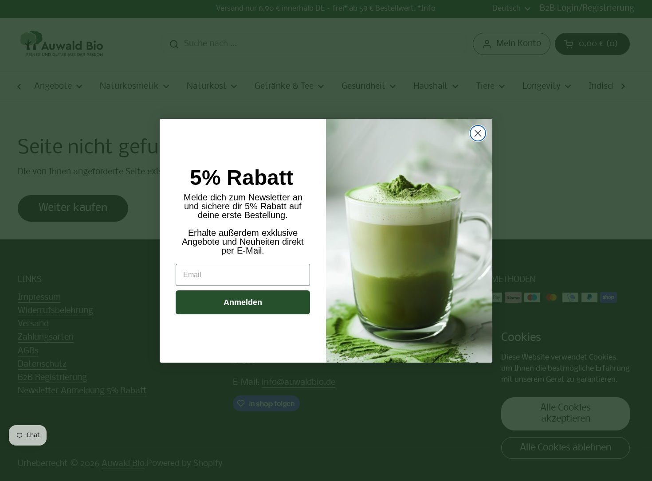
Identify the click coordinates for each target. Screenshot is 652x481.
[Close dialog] (478, 133)
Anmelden (243, 302)
